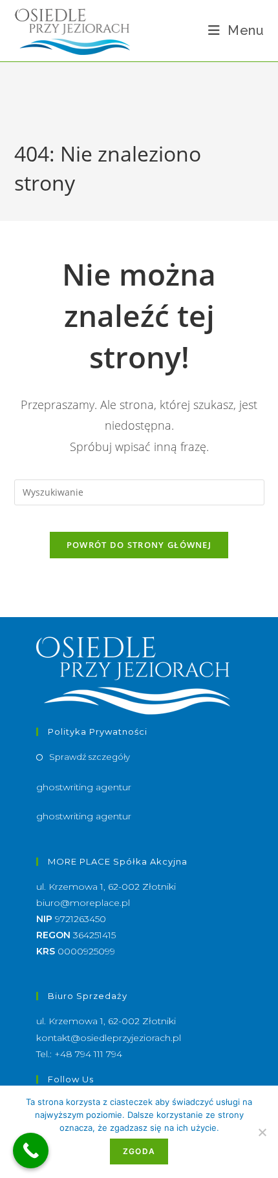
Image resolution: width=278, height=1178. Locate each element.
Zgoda (139, 1151)
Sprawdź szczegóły (89, 757)
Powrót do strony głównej (139, 545)
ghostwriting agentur (83, 787)
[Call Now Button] (30, 1150)
